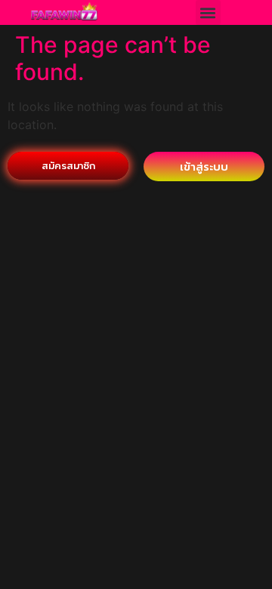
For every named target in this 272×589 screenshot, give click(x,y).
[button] (208, 12)
